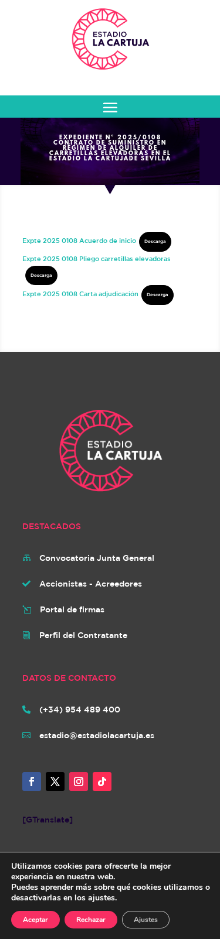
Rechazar (91, 919)
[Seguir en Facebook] (31, 781)
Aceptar (35, 919)
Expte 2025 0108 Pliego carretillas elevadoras (96, 258)
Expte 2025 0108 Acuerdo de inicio (79, 240)
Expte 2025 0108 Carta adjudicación (80, 293)
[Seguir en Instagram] (78, 781)
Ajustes (146, 919)
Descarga (155, 241)
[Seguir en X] (55, 781)
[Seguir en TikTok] (102, 781)
